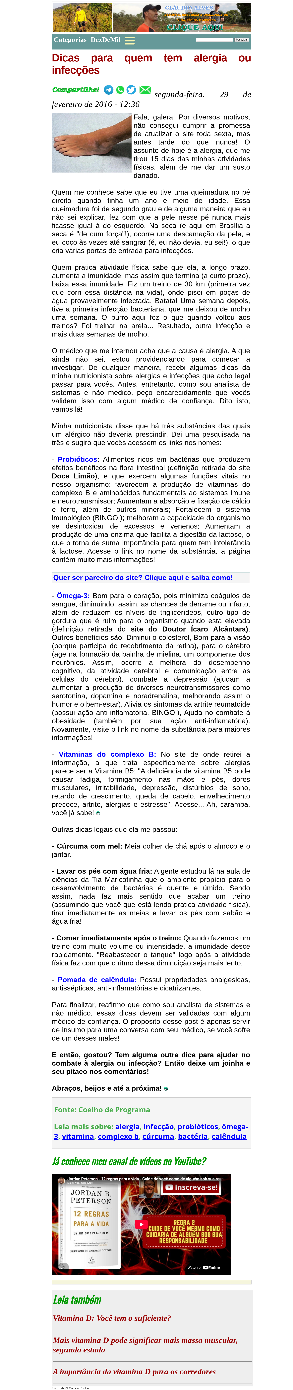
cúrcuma (158, 1136)
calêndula (229, 1136)
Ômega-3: (73, 596)
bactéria (193, 1136)
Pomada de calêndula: (97, 980)
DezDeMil (106, 40)
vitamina (78, 1136)
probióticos (198, 1126)
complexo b (118, 1136)
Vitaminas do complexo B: (107, 754)
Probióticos (77, 459)
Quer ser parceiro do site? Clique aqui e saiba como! (143, 577)
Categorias (70, 40)
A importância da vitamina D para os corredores (134, 1371)
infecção (159, 1126)
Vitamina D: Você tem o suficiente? (112, 1318)
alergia (127, 1126)
